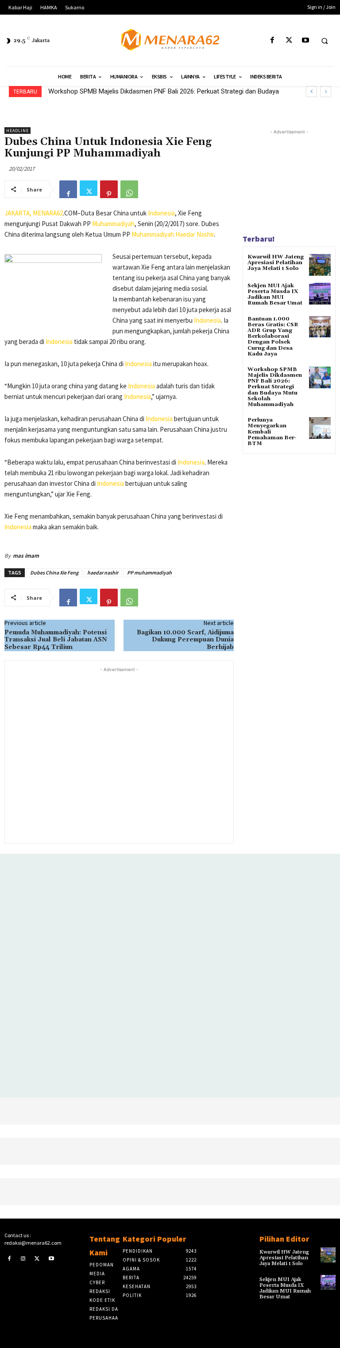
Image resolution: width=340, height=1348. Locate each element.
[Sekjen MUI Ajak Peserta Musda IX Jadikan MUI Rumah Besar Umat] (320, 294)
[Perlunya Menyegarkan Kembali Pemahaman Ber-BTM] (320, 428)
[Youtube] (305, 41)
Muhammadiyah (113, 223)
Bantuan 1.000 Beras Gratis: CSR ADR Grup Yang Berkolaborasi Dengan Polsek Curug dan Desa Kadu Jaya (272, 336)
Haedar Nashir (194, 234)
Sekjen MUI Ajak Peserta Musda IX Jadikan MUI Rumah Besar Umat (274, 294)
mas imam (26, 555)
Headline (17, 130)
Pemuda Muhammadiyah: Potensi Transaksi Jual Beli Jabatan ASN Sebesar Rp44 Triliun (55, 640)
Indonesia (161, 213)
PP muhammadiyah (149, 572)
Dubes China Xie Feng (54, 572)
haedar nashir (102, 572)
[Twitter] (289, 41)
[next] (325, 91)
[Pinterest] (109, 189)
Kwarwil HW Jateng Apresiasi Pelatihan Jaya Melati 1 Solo (275, 263)
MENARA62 (48, 213)
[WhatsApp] (129, 189)
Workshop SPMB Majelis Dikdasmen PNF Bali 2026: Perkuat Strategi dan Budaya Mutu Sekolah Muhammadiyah (274, 387)
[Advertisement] (119, 754)
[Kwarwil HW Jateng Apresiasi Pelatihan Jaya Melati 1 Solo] (320, 265)
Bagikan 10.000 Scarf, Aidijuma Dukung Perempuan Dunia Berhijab (185, 640)
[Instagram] (23, 1258)
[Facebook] (272, 41)
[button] (324, 41)
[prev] (311, 91)
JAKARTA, (18, 213)
